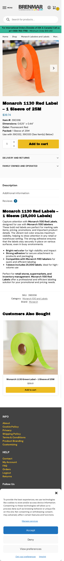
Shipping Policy (12, 433)
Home (5, 36)
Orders (7, 469)
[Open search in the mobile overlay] (31, 19)
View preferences (30, 549)
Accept (30, 530)
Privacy (7, 430)
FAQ (5, 465)
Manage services (30, 521)
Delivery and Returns (16, 157)
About (6, 423)
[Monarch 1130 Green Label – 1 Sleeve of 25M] (30, 347)
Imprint (42, 556)
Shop (14, 36)
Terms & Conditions (14, 437)
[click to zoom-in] (31, 68)
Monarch (33, 301)
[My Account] (49, 7)
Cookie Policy (11, 426)
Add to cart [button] (30, 390)
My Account (10, 462)
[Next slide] (53, 68)
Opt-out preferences (26, 556)
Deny (31, 539)
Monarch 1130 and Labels (35, 298)
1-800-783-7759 (19, 31)
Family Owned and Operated (20, 166)
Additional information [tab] (16, 193)
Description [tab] (10, 185)
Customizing (10, 444)
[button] (56, 493)
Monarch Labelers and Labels (35, 36)
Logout (7, 472)
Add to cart (38, 144)
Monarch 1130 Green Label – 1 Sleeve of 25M (30, 379)
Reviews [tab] (9, 201)
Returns (7, 476)
